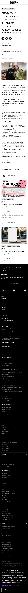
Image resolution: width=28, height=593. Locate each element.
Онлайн (4, 246)
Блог (2, 489)
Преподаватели (5, 491)
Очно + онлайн (5, 448)
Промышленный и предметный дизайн (11, 385)
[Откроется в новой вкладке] (2, 290)
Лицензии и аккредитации (8, 493)
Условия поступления (6, 511)
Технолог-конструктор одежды (9, 462)
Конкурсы (4, 531)
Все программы (5, 365)
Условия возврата (5, 561)
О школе (3, 483)
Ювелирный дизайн (6, 380)
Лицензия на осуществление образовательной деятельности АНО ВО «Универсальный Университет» (13, 567)
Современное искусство (7, 376)
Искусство (4, 444)
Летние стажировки (6, 535)
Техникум (3, 454)
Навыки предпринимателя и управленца (11, 438)
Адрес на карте (5, 323)
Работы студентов (4, 314)
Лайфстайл (4, 437)
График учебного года (7, 517)
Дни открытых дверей (8, 8)
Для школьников (5, 470)
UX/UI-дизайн (5, 415)
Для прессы (4, 495)
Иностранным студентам (8, 515)
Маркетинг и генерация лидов (9, 442)
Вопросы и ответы (6, 519)
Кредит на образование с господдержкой (12, 563)
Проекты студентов (6, 539)
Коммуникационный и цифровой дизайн (11, 372)
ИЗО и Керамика (5, 396)
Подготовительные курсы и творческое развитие (11, 392)
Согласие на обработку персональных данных (13, 556)
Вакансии (3, 503)
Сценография (5, 381)
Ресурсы (3, 497)
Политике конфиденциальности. (10, 585)
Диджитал (4, 433)
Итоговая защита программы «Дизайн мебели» (12, 206)
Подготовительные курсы (8, 361)
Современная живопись (7, 413)
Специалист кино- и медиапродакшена (11, 457)
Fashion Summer (5, 550)
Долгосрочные (5, 477)
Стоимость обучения (6, 513)
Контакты (3, 504)
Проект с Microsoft (6, 552)
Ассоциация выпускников (8, 526)
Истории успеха (3, 308)
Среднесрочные (5, 394)
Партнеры (4, 499)
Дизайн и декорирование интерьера (11, 387)
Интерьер (4, 435)
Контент (3, 429)
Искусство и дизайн (6, 359)
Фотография (4, 446)
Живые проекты (5, 530)
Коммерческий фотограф (7, 464)
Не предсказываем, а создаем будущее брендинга (12, 253)
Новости (3, 486)
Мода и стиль (4, 378)
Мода (2, 425)
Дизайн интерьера (6, 407)
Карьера (3, 523)
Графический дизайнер (7, 459)
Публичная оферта (6, 559)
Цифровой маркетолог (7, 460)
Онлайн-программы (6, 404)
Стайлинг (3, 411)
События (3, 304)
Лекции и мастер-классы (13, 246)
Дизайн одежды (5, 409)
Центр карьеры (5, 528)
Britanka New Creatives (7, 548)
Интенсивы (4, 422)
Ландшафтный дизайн (7, 398)
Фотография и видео (6, 383)
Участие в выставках (6, 533)
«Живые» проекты (6, 544)
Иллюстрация (5, 374)
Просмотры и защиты (7, 199)
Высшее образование (6, 357)
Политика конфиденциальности (9, 557)
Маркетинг (4, 416)
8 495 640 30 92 (5, 318)
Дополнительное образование (9, 369)
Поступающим (5, 509)
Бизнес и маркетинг (6, 363)
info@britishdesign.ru (7, 320)
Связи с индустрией (6, 501)
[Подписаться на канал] (2, 38)
